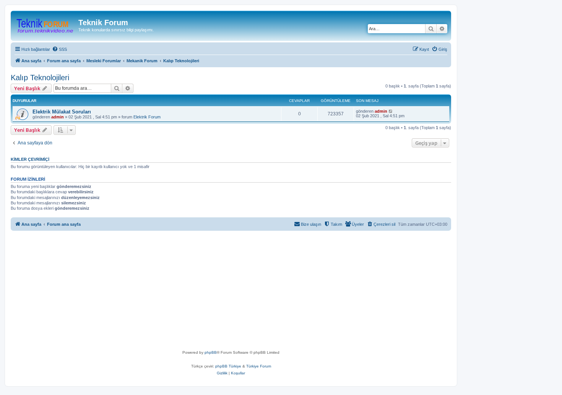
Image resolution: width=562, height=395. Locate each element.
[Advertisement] (244, 291)
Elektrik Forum (147, 117)
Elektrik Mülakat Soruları (61, 112)
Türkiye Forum (258, 366)
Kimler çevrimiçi (30, 159)
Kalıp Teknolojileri (40, 77)
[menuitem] (59, 49)
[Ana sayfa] (45, 25)
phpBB (211, 352)
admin (57, 117)
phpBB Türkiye (228, 366)
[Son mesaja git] (390, 111)
